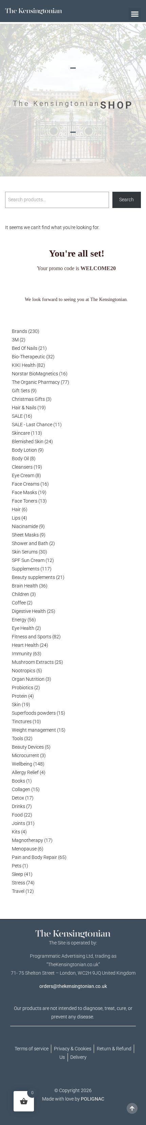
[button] (135, 14)
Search (126, 199)
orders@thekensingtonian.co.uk (73, 986)
